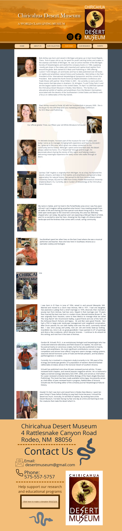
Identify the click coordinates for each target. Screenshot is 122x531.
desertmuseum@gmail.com (50, 464)
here (87, 378)
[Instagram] (70, 36)
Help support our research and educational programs (40, 489)
